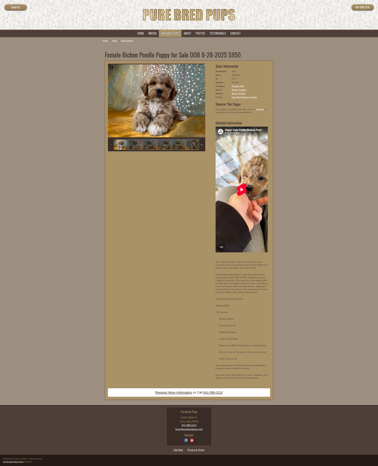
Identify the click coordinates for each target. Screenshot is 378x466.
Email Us (15, 7)
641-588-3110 (362, 7)
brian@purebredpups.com (189, 429)
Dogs (114, 40)
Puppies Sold (238, 86)
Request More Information (173, 392)
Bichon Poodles (239, 90)
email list (260, 109)
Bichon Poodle (238, 93)
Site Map (178, 450)
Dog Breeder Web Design (13, 462)
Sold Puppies (127, 40)
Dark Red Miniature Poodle (244, 97)
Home (105, 40)
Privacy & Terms (195, 450)
